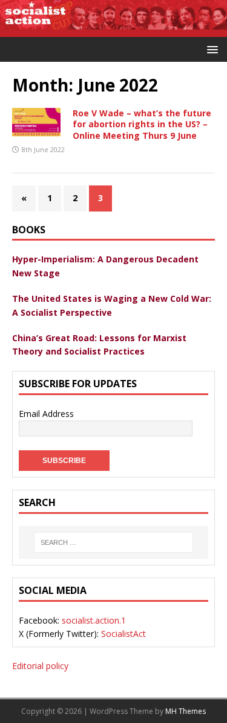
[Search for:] (113, 542)
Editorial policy (40, 665)
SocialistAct (123, 633)
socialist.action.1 (94, 620)
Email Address (46, 413)
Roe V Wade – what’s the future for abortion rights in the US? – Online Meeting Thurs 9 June (142, 124)
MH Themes (185, 711)
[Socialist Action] (113, 29)
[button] (210, 49)
